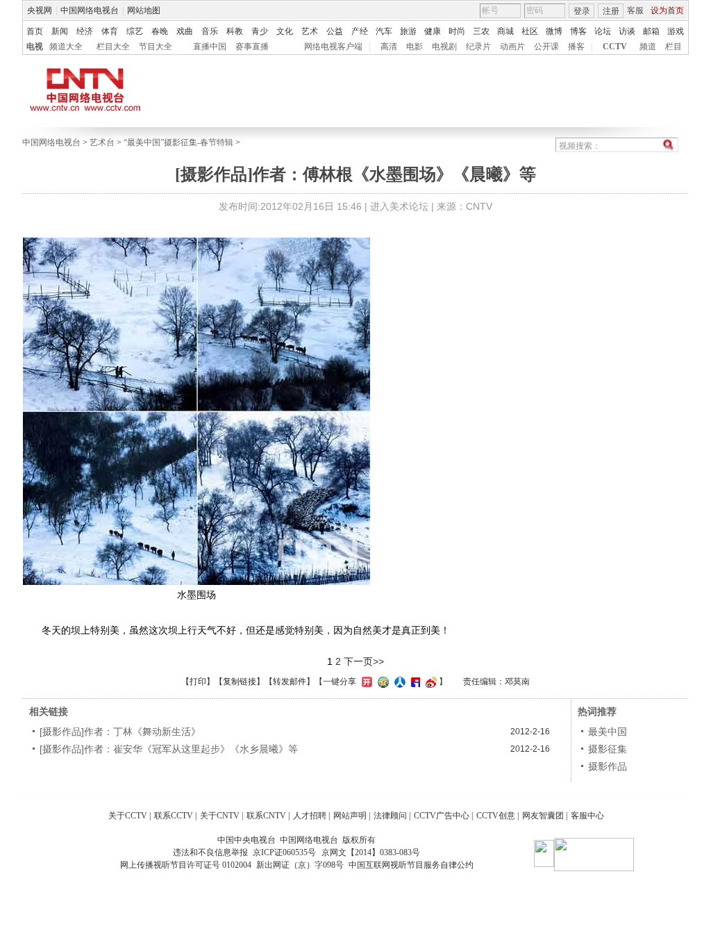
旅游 (408, 31)
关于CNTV (220, 815)
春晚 (159, 31)
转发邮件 (289, 681)
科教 (234, 31)
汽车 (384, 31)
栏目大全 (113, 46)
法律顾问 (390, 815)
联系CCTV (173, 815)
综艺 (134, 31)
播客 (576, 46)
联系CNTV (266, 815)
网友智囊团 (543, 815)
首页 (34, 31)
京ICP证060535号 (284, 852)
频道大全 (66, 46)
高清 (388, 46)
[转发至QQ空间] (381, 681)
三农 (481, 31)
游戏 (675, 31)
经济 (84, 31)
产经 (359, 31)
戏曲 (184, 31)
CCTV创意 (495, 815)
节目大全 (155, 46)
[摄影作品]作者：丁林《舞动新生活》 (120, 731)
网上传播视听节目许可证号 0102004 (185, 865)
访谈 (627, 31)
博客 (578, 31)
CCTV (615, 46)
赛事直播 (252, 46)
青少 (259, 31)
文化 (284, 31)
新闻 (59, 31)
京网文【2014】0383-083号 (370, 852)
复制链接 (239, 681)
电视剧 (444, 46)
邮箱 (651, 31)
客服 (635, 10)
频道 (647, 46)
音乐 (209, 31)
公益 (334, 31)
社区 (529, 31)
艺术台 (102, 142)
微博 (554, 31)
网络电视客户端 (333, 46)
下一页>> (364, 661)
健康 (432, 31)
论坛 (602, 31)
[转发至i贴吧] (414, 681)
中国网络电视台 (89, 10)
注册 (611, 11)
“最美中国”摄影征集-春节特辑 (178, 142)
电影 (414, 46)
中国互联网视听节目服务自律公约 (411, 865)
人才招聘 (309, 815)
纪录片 (478, 46)
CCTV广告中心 (441, 815)
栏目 (673, 46)
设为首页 (667, 10)
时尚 (457, 31)
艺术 (309, 31)
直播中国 (209, 46)
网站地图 (143, 10)
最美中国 (607, 731)
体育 (109, 31)
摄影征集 (607, 748)
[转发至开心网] (365, 681)
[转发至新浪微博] (429, 681)
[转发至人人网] (398, 681)
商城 (505, 31)
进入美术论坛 (399, 206)
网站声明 (350, 815)
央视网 (39, 10)
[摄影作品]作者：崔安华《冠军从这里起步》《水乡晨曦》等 (169, 748)
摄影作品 (607, 766)
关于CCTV (127, 815)
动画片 (512, 46)
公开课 (546, 46)
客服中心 (587, 815)
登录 (582, 11)
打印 (198, 681)
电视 (34, 46)
